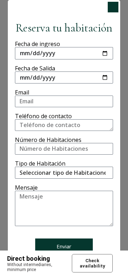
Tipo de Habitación (40, 164)
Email (22, 93)
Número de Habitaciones (48, 140)
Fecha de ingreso (37, 44)
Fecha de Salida (35, 68)
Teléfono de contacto (43, 116)
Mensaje (26, 188)
